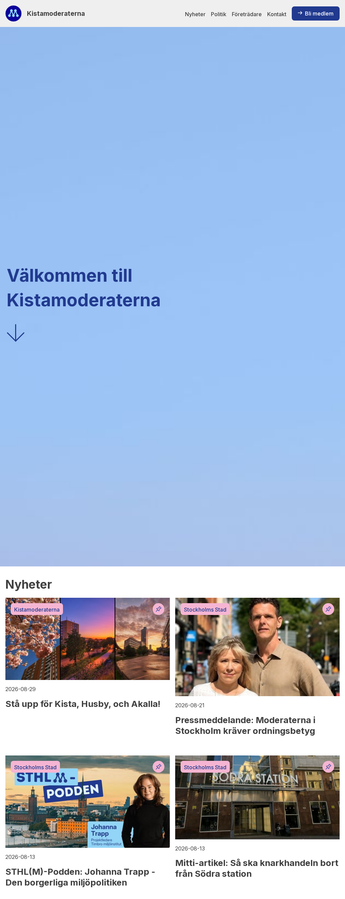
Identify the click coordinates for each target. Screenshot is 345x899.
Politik (218, 14)
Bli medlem (319, 13)
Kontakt (276, 14)
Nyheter (195, 14)
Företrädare (247, 14)
